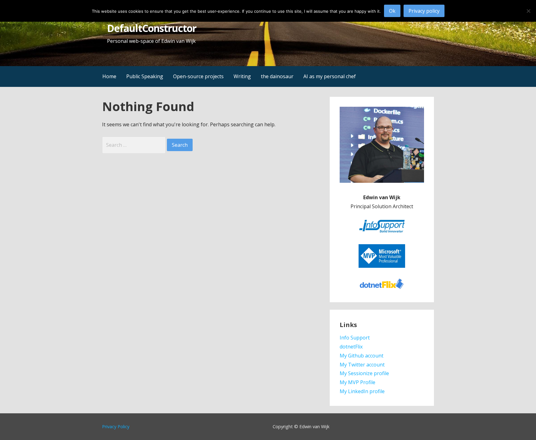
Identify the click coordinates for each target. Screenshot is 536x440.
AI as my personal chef (329, 76)
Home (109, 76)
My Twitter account (362, 364)
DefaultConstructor (151, 28)
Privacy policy (424, 10)
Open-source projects (198, 76)
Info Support (355, 337)
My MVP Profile (357, 382)
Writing (242, 76)
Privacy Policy (115, 426)
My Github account (361, 355)
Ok (392, 10)
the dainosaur (277, 76)
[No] (528, 11)
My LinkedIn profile (362, 391)
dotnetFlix (351, 346)
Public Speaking (144, 76)
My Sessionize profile (364, 373)
